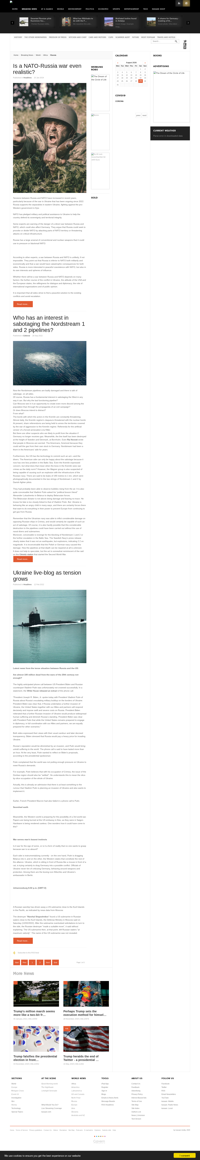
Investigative (16, 1098)
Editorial (26, 336)
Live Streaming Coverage (51, 1108)
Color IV (100, 1136)
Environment (74, 9)
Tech (145, 9)
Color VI (104, 1136)
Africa (45, 55)
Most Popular (148, 37)
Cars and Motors (97, 37)
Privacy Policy (137, 1094)
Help (114, 1130)
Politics (90, 9)
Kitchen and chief (77, 37)
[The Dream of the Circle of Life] (100, 110)
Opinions (97, 1130)
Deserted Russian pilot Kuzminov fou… (41, 19)
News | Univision (138, 1115)
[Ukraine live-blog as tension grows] (49, 626)
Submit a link (106, 1130)
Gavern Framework (100, 1142)
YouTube (165, 1098)
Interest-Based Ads (138, 1098)
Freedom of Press (57, 37)
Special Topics (17, 1112)
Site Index (135, 1108)
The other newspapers (35, 37)
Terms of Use (136, 1101)
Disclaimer (63, 1130)
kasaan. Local (167, 1108)
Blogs (103, 1094)
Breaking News (29, 9)
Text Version (136, 1119)
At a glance (47, 9)
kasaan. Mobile (167, 1101)
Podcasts (79, 1130)
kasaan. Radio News (169, 1105)
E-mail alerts (88, 1130)
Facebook (185, 44)
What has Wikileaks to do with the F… (83, 19)
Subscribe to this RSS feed (28, 953)
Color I (94, 1136)
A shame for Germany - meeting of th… (168, 19)
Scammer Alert (123, 37)
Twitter (185, 41)
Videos (55, 1130)
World (60, 9)
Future (135, 37)
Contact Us (135, 1084)
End (55, 963)
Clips (110, 37)
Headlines (27, 78)
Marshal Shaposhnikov (37, 916)
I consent (185, 1155)
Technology (16, 1108)
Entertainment (131, 9)
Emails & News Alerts (109, 1098)
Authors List (136, 1112)
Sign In (104, 1091)
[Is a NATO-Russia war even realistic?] (49, 138)
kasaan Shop (158, 9)
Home (15, 9)
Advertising (135, 1091)
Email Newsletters (168, 1094)
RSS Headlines (107, 1105)
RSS (186, 3)
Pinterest (185, 47)
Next (48, 963)
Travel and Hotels (166, 37)
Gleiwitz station (26, 554)
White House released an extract (42, 691)
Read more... (23, 304)
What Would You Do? (49, 1105)
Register (104, 1087)
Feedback (135, 1087)
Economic (103, 9)
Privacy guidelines (35, 1130)
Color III (98, 1136)
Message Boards (108, 1101)
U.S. (67, 1029)
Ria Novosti (72, 439)
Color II (96, 1136)
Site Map (135, 1105)
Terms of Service (22, 1130)
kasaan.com (46, 1112)
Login (179, 3)
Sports (116, 9)
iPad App (105, 1084)
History (18, 37)
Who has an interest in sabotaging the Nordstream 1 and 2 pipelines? (49, 324)
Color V (102, 1136)
